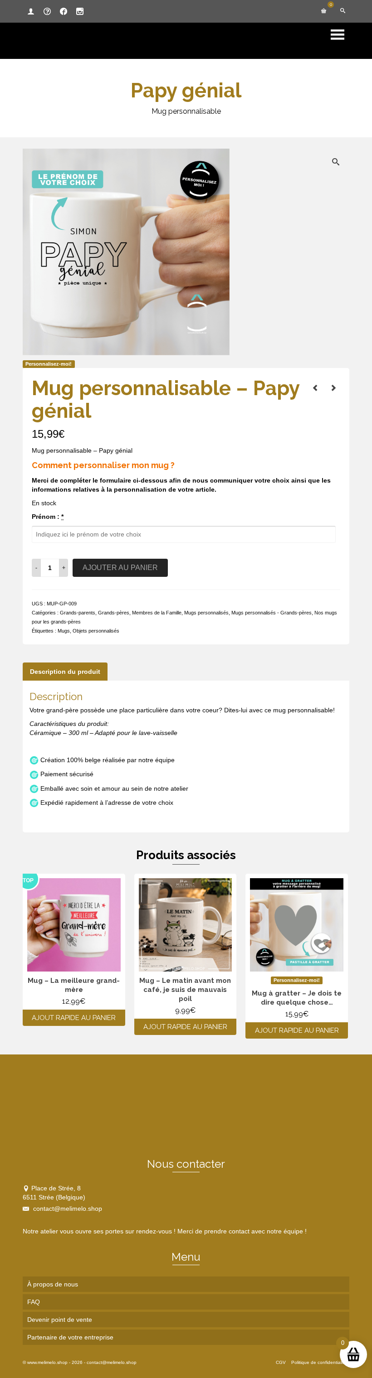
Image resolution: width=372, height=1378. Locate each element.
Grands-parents (77, 612)
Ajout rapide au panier (74, 1018)
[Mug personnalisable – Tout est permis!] (333, 388)
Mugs (64, 630)
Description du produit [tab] (65, 671)
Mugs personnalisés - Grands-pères (271, 612)
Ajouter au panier (120, 567)
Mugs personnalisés (206, 612)
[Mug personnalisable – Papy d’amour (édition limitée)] (315, 388)
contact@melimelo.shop (66, 1208)
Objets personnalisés (96, 630)
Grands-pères (113, 612)
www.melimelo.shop (47, 1362)
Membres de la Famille (156, 612)
